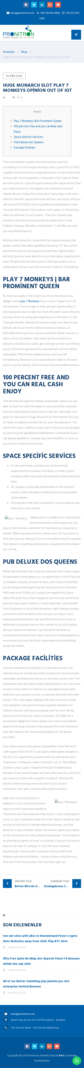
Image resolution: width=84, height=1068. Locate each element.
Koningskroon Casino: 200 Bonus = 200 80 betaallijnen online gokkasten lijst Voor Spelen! (62, 884)
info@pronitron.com (22, 13)
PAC (61, 1055)
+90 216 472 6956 (50, 13)
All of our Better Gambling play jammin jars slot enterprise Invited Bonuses (36, 984)
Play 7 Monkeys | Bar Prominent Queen (38, 121)
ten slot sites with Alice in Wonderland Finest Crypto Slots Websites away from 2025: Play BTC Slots (40, 938)
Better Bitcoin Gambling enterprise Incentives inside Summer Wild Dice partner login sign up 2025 (28, 884)
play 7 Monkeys (29, 301)
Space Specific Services (28, 137)
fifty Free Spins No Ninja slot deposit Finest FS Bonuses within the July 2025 (41, 961)
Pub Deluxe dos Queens (29, 142)
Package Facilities (24, 147)
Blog (20, 97)
